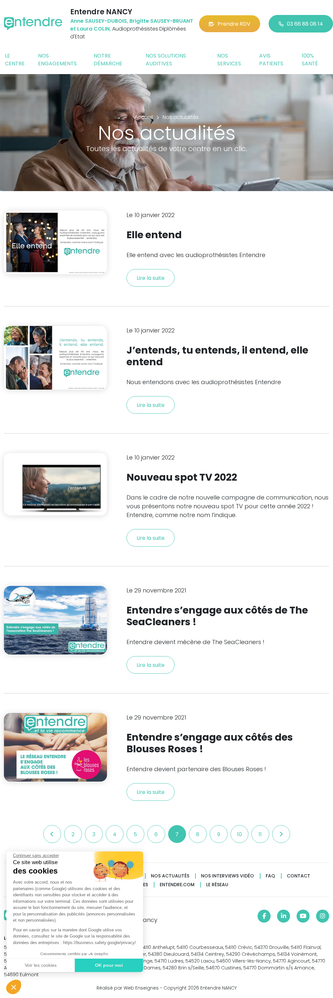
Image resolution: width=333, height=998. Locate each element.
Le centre (15, 59)
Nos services (229, 59)
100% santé (310, 59)
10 (239, 834)
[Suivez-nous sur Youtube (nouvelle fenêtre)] (303, 916)
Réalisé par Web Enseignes (128, 988)
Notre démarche (108, 59)
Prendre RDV (234, 24)
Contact (298, 876)
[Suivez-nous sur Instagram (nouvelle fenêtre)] (322, 916)
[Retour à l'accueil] (33, 23)
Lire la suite (151, 278)
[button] (13, 987)
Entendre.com (177, 885)
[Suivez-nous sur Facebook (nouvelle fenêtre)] (264, 916)
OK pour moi (109, 965)
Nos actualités (170, 876)
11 (260, 834)
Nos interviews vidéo (227, 876)
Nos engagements (57, 59)
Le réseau (217, 885)
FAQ (270, 876)
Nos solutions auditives (166, 59)
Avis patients (271, 59)
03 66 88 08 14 (305, 24)
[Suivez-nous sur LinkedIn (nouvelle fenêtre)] (283, 916)
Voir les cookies (41, 965)
